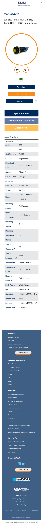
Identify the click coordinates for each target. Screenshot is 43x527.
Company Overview (13, 337)
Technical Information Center (15, 401)
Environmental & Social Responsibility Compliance (21, 432)
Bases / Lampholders (21, 502)
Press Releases (12, 415)
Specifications (21, 113)
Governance (11, 452)
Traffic (10, 381)
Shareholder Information (14, 448)
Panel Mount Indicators (14, 370)
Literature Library (12, 404)
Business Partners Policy (15, 344)
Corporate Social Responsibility (16, 441)
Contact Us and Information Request (18, 347)
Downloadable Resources (21, 120)
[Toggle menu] (5, 4)
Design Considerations (14, 408)
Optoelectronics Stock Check (16, 394)
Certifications (11, 418)
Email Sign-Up (23, 469)
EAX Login (11, 340)
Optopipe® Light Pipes (14, 367)
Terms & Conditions (13, 428)
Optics (10, 374)
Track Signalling (21, 505)
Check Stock (21, 94)
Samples (19, 101)
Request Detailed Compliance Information (19, 425)
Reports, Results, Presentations (16, 445)
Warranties (11, 421)
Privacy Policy (8, 510)
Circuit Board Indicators (14, 364)
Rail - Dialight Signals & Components (21, 499)
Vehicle (10, 384)
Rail (9, 377)
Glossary (10, 411)
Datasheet (21, 87)
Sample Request (12, 397)
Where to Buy (23, 352)
